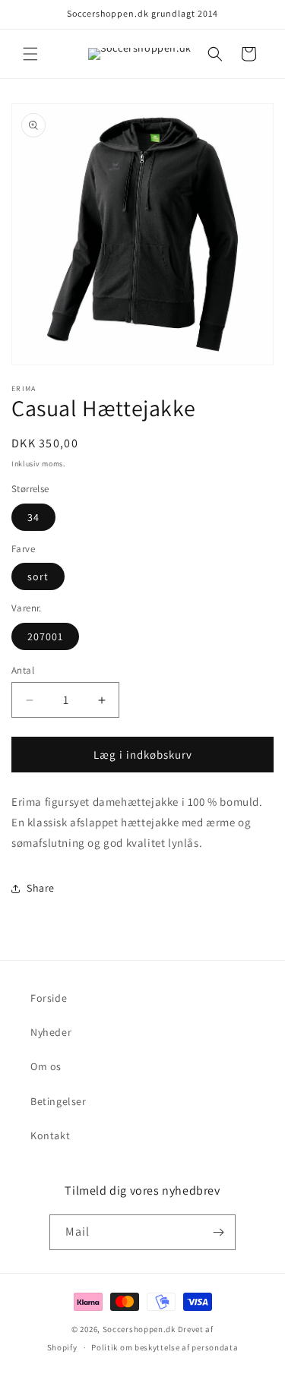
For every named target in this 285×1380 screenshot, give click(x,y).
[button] (30, 54)
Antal (22, 670)
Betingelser (58, 1101)
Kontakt (50, 1135)
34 (33, 517)
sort (38, 576)
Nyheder (50, 1032)
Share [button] (41, 888)
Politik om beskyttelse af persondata (164, 1347)
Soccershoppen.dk (139, 1329)
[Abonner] (218, 1232)
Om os (46, 1066)
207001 (45, 636)
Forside (48, 998)
